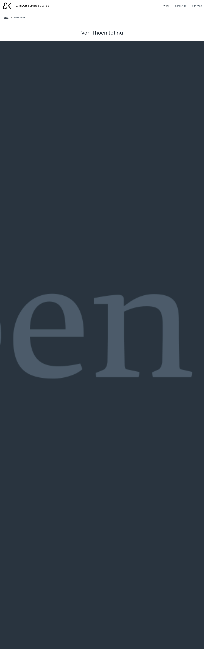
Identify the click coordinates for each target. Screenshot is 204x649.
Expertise (180, 5)
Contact (197, 5)
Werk (166, 5)
